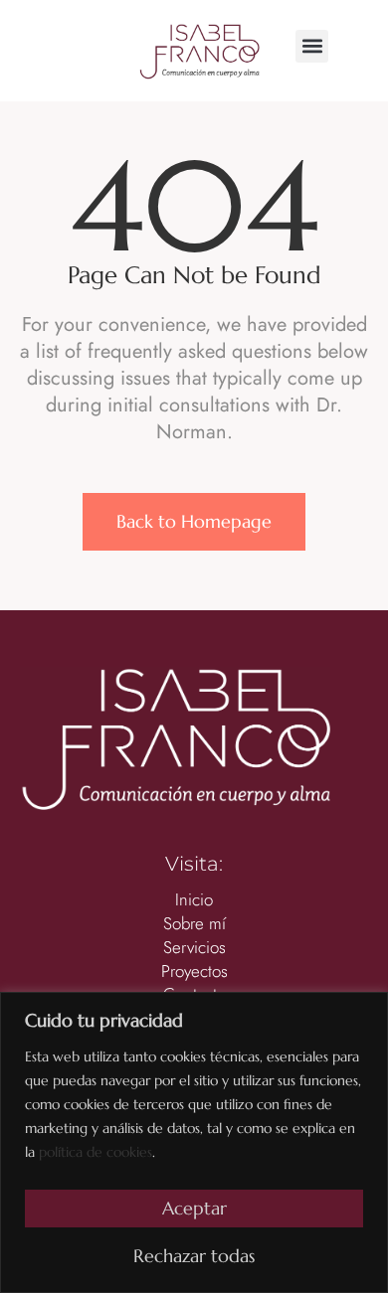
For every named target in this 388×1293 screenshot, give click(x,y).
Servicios (194, 947)
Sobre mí (194, 923)
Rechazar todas (194, 1255)
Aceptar (194, 1208)
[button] (311, 46)
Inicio (194, 900)
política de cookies (95, 1152)
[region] (194, 1142)
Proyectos (194, 971)
